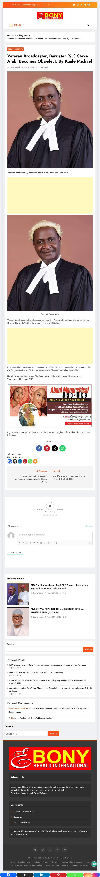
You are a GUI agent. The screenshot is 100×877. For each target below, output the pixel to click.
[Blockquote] (41, 543)
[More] (35, 461)
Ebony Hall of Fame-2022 (23, 811)
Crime (45, 862)
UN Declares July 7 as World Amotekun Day (34, 718)
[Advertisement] (50, 195)
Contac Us (17, 817)
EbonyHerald (15, 67)
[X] (15, 461)
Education (55, 862)
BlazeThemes (66, 858)
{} (52, 543)
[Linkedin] (20, 461)
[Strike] (30, 543)
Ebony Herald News (19, 865)
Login (90, 526)
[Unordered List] (37, 543)
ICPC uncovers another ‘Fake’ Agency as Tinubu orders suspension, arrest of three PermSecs (47, 664)
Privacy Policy (36, 865)
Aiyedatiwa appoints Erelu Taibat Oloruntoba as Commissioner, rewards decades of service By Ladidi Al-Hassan (27, 5)
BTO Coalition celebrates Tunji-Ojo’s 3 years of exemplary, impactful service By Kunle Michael (59, 586)
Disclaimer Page (52, 865)
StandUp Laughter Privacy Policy (75, 865)
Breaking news (15, 49)
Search (10, 644)
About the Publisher (21, 822)
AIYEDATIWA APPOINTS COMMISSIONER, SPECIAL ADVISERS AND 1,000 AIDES (57, 610)
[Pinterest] (25, 461)
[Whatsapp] (30, 461)
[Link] (48, 543)
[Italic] (23, 543)
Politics (37, 862)
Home (12, 862)
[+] (55, 543)
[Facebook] (10, 461)
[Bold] (19, 543)
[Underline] (26, 543)
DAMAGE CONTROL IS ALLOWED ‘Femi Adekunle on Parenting (36, 672)
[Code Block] (45, 543)
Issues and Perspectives (72, 862)
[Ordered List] (34, 543)
